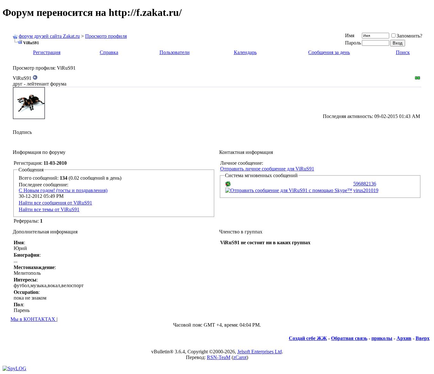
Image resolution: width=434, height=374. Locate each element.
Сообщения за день (329, 52)
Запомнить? (409, 35)
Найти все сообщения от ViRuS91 (55, 202)
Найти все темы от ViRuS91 (49, 209)
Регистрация (46, 52)
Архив (404, 338)
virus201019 (365, 190)
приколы (381, 338)
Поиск (403, 52)
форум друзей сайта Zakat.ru (49, 36)
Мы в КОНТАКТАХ (33, 319)
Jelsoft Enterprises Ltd (259, 351)
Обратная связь (349, 338)
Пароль (353, 42)
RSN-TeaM (218, 357)
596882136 (364, 183)
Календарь (245, 52)
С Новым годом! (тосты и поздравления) (63, 190)
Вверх (423, 338)
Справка (109, 52)
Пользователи (174, 52)
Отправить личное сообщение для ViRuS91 (267, 168)
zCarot (240, 357)
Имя (349, 35)
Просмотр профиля (106, 36)
